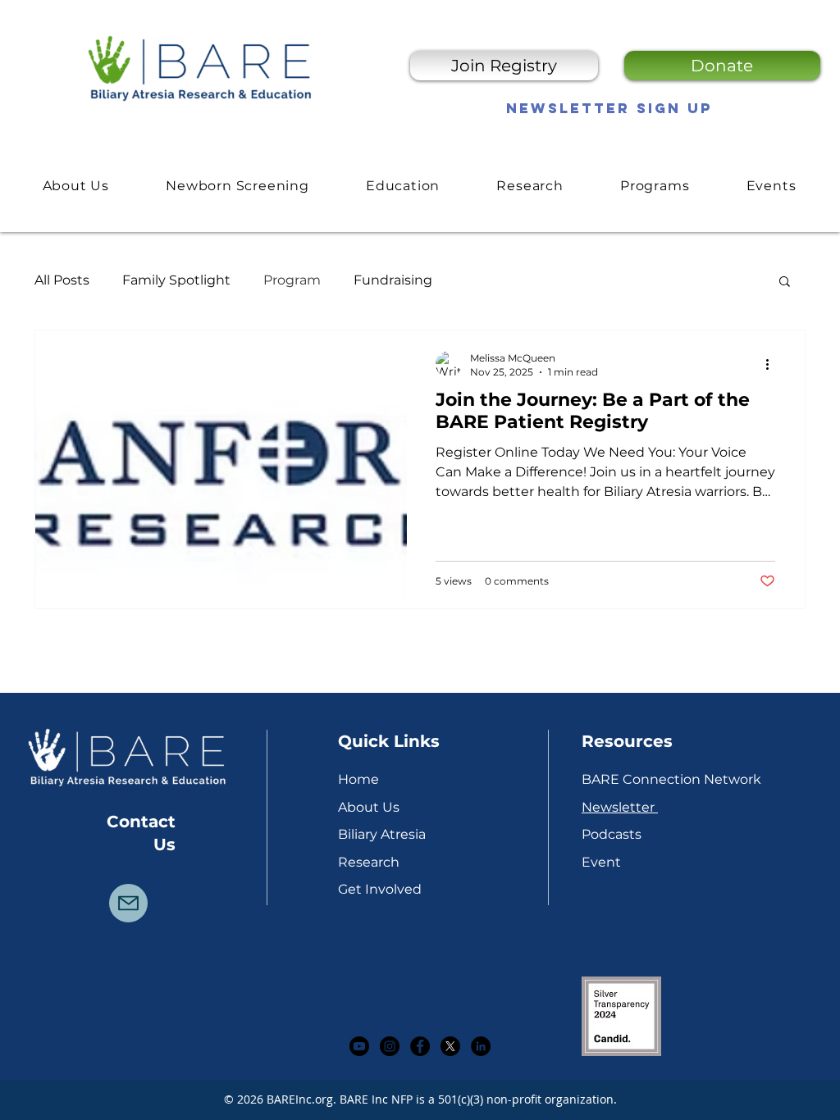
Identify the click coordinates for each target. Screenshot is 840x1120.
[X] (450, 1046)
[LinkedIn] (481, 1046)
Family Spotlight (176, 280)
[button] (402, 185)
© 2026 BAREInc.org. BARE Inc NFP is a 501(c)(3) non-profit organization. (420, 1099)
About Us (368, 807)
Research (368, 862)
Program (292, 280)
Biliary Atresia (382, 834)
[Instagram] (389, 1046)
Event (601, 862)
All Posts (61, 280)
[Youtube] (359, 1046)
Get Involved (380, 889)
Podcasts (611, 834)
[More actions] (773, 364)
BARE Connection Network (671, 779)
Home (358, 779)
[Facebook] (420, 1046)
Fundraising (393, 280)
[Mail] (128, 903)
